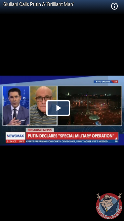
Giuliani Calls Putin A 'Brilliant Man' (38, 4)
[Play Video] (58, 108)
